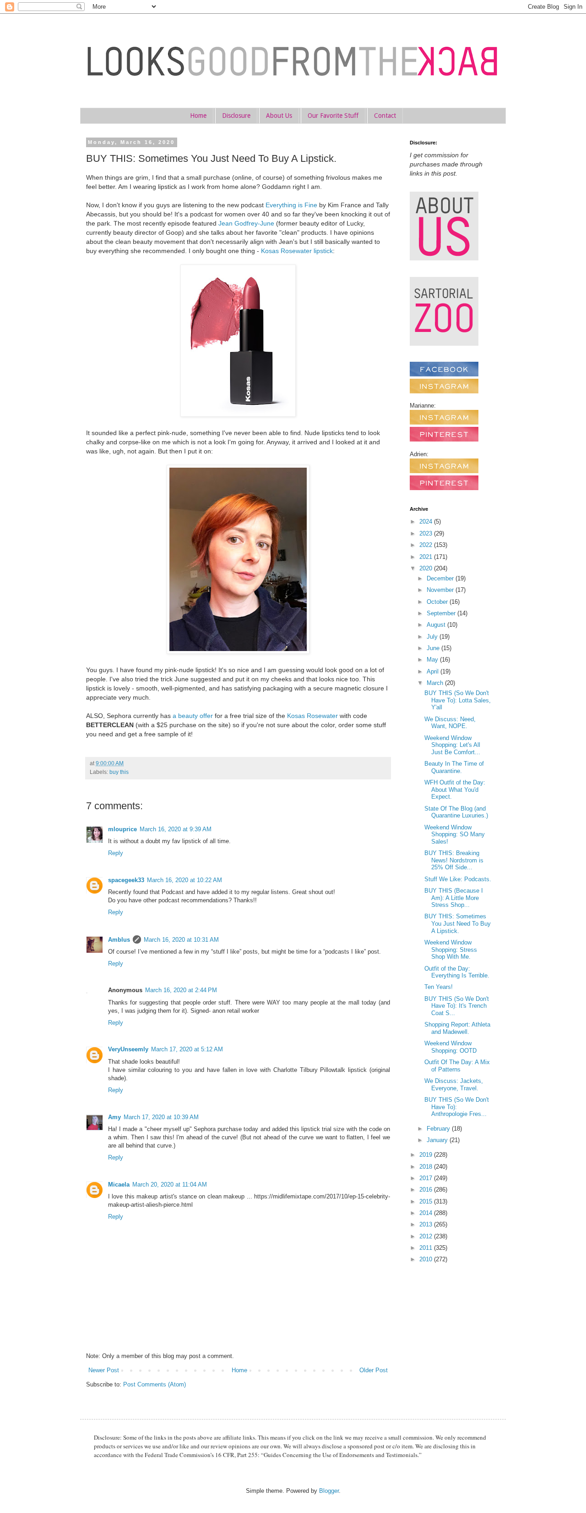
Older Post (373, 1370)
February (439, 1128)
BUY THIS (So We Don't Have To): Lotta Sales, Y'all (457, 700)
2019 (426, 1154)
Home (198, 115)
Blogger (329, 1490)
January (438, 1140)
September (442, 613)
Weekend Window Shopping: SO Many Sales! (454, 834)
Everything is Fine (291, 205)
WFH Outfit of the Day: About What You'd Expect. (454, 789)
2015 (426, 1201)
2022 (426, 544)
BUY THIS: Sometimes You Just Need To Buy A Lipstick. (457, 923)
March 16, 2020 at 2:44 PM (181, 990)
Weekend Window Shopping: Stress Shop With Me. (450, 949)
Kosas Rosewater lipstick (297, 250)
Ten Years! (438, 986)
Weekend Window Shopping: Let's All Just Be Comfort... (452, 745)
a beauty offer (193, 715)
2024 (426, 521)
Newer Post (103, 1370)
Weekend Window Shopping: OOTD (450, 1047)
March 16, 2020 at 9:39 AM (176, 829)
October (438, 601)
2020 (426, 568)
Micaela (119, 1184)
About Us (279, 115)
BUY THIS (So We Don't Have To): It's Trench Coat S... (456, 1005)
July (433, 636)
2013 (426, 1224)
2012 (426, 1236)
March (436, 682)
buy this (119, 772)
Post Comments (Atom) (154, 1384)
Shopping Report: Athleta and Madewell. (457, 1028)
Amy (114, 1117)
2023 (426, 533)
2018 (426, 1166)
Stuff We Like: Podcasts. (457, 879)
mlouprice (122, 829)
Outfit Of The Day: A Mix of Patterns (457, 1066)
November (441, 589)
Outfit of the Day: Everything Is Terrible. (456, 972)
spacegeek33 (126, 880)
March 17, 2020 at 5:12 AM (187, 1049)
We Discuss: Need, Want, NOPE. (450, 723)
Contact (385, 115)
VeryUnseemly (128, 1049)
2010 (426, 1259)
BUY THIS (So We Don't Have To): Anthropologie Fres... (456, 1106)
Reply (115, 853)
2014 (426, 1212)
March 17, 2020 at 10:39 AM (161, 1117)
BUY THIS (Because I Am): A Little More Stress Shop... (453, 897)
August (437, 624)
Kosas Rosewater (312, 715)
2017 (426, 1178)
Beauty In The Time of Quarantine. (454, 767)
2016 (426, 1189)
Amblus (119, 939)
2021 (426, 556)
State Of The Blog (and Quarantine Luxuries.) (456, 812)
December (441, 578)
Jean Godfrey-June (246, 223)
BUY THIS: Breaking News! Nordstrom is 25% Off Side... (453, 860)
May (433, 659)
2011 (426, 1247)
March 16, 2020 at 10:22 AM (184, 880)
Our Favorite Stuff (333, 115)
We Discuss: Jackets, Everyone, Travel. (453, 1084)
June (434, 648)
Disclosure (236, 115)
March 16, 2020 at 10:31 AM (181, 939)
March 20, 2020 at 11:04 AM (169, 1184)
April (433, 671)
